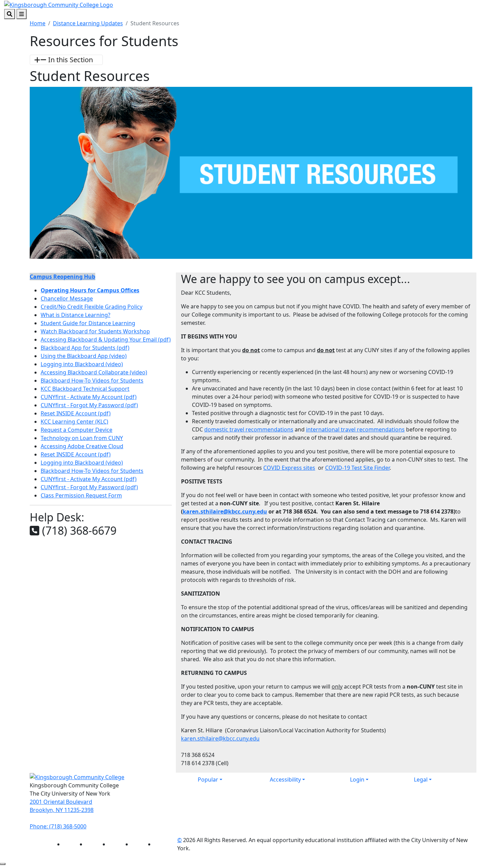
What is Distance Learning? (75, 315)
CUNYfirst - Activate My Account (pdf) (89, 397)
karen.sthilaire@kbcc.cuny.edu (225, 511)
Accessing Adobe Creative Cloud (82, 446)
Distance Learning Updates (88, 23)
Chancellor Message (67, 298)
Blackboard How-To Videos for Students (92, 380)
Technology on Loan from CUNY (82, 438)
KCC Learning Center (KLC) (74, 421)
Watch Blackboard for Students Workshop (95, 331)
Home (37, 23)
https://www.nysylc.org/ (101, 566)
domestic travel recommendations (248, 429)
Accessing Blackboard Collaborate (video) (94, 372)
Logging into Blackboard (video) (82, 364)
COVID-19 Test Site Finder (357, 467)
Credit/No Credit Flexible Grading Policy (91, 306)
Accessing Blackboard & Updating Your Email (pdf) (106, 339)
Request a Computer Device (76, 430)
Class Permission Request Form (81, 495)
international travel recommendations (355, 429)
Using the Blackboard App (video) (84, 356)
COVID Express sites (289, 467)
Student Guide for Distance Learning (88, 323)
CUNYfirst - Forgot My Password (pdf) (89, 405)
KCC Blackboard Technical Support (85, 388)
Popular (208, 779)
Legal (421, 779)
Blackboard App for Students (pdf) (85, 347)
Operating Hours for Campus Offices (90, 290)
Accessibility (285, 779)
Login (357, 779)
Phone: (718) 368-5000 (58, 826)
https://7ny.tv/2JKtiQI (101, 607)
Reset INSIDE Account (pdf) (76, 413)
